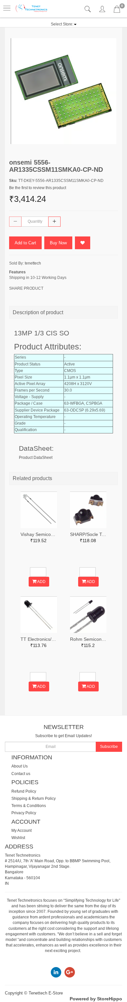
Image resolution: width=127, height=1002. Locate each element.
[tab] (88, 9)
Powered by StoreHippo (96, 998)
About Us (19, 766)
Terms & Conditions (28, 805)
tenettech (33, 263)
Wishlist (18, 837)
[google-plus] (69, 972)
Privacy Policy (23, 813)
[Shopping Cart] (117, 10)
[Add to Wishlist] (82, 242)
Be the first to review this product (37, 188)
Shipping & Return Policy (33, 798)
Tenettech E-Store (46, 993)
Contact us (20, 773)
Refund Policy (23, 791)
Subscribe (109, 746)
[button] (64, 24)
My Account (21, 830)
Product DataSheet (35, 457)
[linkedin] (56, 972)
